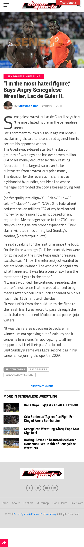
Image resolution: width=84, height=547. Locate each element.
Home (4, 503)
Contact (28, 503)
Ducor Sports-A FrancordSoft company (34, 514)
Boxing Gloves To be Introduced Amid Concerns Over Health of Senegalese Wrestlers (50, 444)
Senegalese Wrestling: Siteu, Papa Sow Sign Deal (51, 431)
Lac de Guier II (38, 369)
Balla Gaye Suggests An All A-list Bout (51, 405)
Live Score (77, 503)
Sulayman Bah (28, 105)
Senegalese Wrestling (19, 375)
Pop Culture (60, 503)
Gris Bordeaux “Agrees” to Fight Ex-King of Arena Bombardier (48, 419)
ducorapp (43, 503)
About (16, 503)
